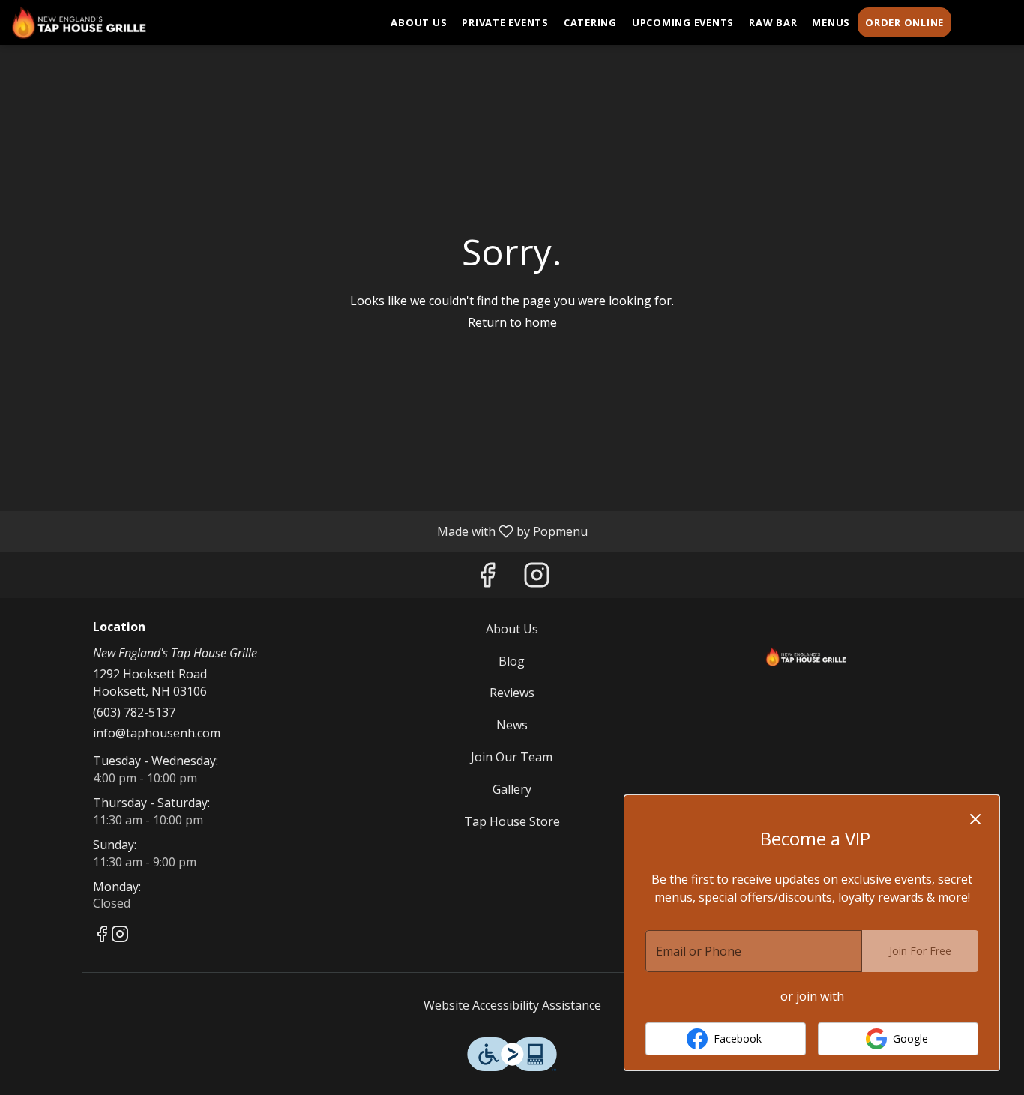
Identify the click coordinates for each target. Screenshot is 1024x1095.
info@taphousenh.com (156, 733)
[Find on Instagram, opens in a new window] (536, 578)
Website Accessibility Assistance (512, 1005)
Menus (831, 22)
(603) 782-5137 (134, 712)
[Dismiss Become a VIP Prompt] (975, 819)
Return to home (512, 322)
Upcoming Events (683, 22)
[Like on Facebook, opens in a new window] (487, 578)
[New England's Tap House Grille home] (79, 22)
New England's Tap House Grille (806, 654)
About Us (419, 22)
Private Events (505, 22)
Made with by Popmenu (299, 530)
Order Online (904, 22)
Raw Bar (773, 22)
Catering (590, 22)
